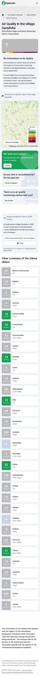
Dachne (15, 346)
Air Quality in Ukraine (15, 15)
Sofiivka (15, 529)
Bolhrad (15, 292)
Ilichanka (15, 357)
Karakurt (15, 378)
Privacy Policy (8, 250)
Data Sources (13, 146)
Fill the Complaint (11, 183)
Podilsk (15, 486)
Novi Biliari (16, 454)
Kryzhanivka (17, 421)
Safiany (15, 497)
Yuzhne (15, 593)
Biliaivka (15, 281)
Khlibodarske (17, 389)
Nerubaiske (16, 443)
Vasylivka (16, 572)
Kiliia (14, 400)
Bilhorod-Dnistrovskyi (20, 271)
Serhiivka (15, 518)
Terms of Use (29, 248)
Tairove (15, 550)
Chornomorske (18, 335)
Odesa (14, 464)
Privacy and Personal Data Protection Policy (17, 672)
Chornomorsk (17, 324)
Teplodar (15, 561)
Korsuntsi (16, 411)
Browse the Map (12, 142)
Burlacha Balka (18, 314)
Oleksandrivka (17, 475)
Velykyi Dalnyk (18, 583)
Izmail (14, 367)
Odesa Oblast (31, 15)
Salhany (15, 507)
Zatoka (15, 604)
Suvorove (16, 540)
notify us (23, 83)
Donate (7, 165)
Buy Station (9, 200)
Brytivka (15, 303)
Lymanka (15, 432)
